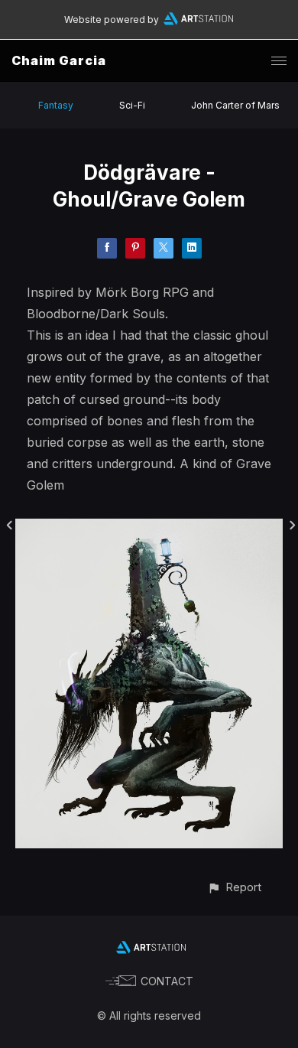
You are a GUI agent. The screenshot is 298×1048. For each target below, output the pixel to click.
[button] (234, 887)
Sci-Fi (132, 105)
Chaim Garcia (58, 60)
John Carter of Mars (235, 105)
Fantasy (55, 105)
